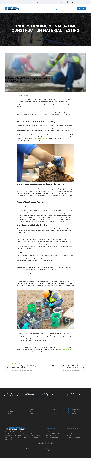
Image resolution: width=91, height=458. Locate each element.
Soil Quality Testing (51, 431)
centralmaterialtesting (17, 370)
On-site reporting (71, 431)
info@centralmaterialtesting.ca (54, 395)
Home (33, 35)
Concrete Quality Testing (52, 433)
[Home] (12, 8)
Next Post (76, 363)
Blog (40, 35)
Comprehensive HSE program (74, 437)
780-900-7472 (30, 395)
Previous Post (16, 363)
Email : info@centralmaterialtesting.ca (30, 2)
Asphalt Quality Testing (52, 435)
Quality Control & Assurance (53, 437)
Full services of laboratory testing (75, 435)
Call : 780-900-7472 (11, 2)
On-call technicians (71, 433)
